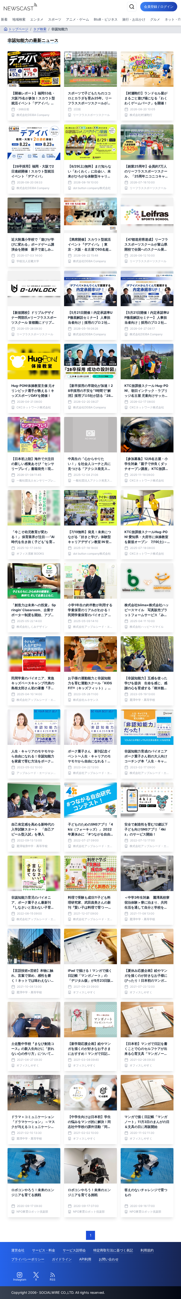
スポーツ (54, 19)
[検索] (131, 6)
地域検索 (18, 19)
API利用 (85, 1259)
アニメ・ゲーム (77, 19)
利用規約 (147, 1250)
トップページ (18, 29)
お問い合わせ (109, 1259)
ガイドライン (62, 1259)
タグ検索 (39, 29)
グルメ (155, 19)
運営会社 (18, 1250)
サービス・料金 (43, 1250)
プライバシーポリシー (27, 1259)
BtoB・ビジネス (106, 19)
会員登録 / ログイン (158, 6)
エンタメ (36, 19)
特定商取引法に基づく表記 (113, 1250)
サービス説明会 (74, 1250)
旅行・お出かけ (133, 19)
